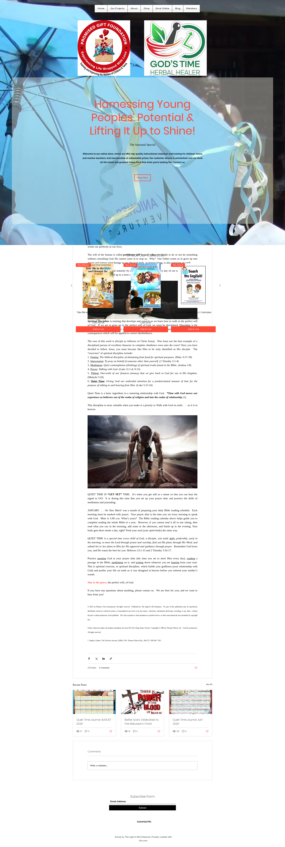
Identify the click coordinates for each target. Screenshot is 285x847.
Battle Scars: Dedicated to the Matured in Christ (142, 722)
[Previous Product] (71, 285)
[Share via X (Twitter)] (96, 658)
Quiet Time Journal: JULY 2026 (188, 722)
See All (209, 684)
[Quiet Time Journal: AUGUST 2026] (94, 702)
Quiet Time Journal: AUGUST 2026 (93, 722)
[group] (146, 297)
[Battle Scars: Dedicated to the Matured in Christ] (142, 702)
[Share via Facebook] (89, 658)
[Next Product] (220, 285)
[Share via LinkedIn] (103, 658)
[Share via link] (110, 658)
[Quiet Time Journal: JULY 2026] (190, 702)
